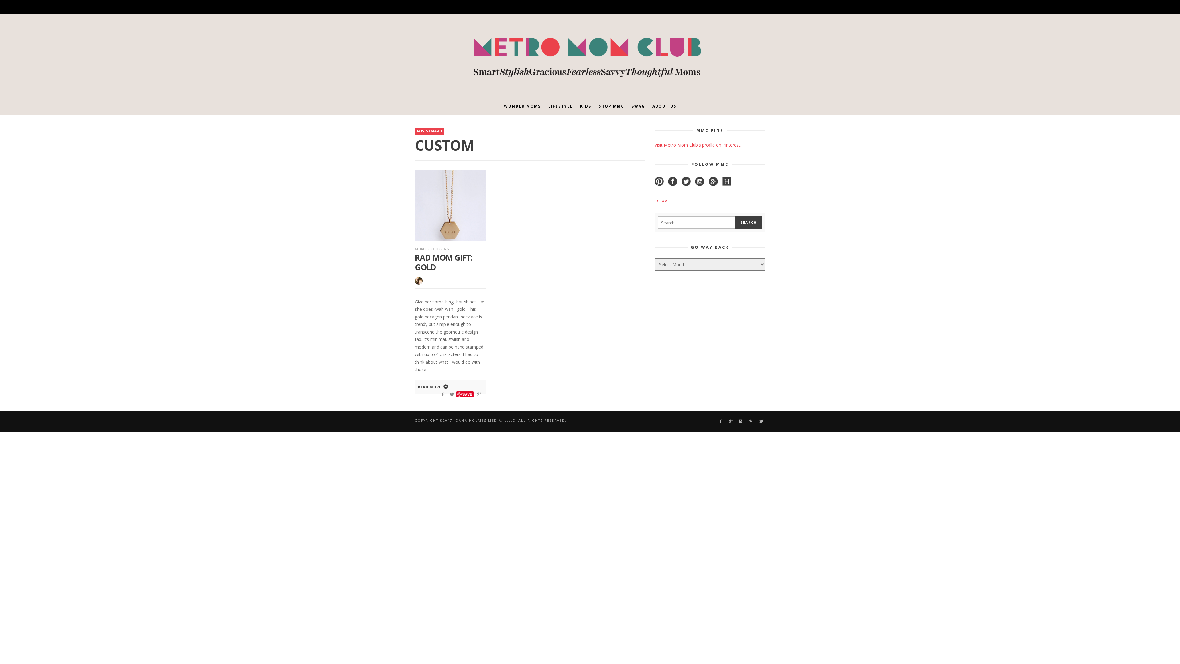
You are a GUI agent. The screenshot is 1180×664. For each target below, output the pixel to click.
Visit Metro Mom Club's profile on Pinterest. (698, 145)
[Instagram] (717, 7)
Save (467, 394)
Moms (421, 249)
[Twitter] (738, 7)
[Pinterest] (727, 7)
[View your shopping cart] (749, 7)
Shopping (440, 249)
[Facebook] (695, 7)
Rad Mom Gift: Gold (443, 262)
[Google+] (706, 7)
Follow (661, 200)
